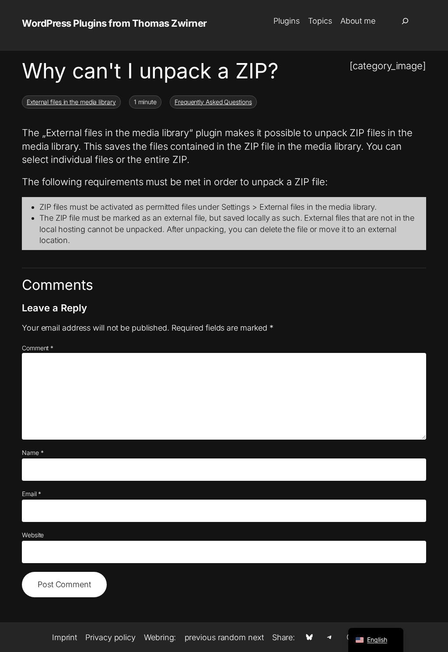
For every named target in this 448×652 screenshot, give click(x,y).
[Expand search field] (405, 21)
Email (31, 493)
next (256, 637)
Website (33, 535)
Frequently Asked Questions (213, 102)
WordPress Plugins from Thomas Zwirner (114, 23)
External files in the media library (71, 102)
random (232, 637)
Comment (37, 348)
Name (32, 452)
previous (200, 637)
